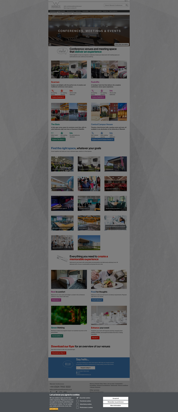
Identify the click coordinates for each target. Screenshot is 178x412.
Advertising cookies (86, 404)
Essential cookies (84, 398)
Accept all (116, 398)
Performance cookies (86, 407)
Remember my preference (116, 402)
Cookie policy (54, 409)
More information (115, 405)
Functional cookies (85, 401)
